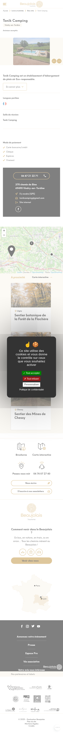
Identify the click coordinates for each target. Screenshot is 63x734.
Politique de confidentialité (31, 389)
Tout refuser (32, 379)
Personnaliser (31, 384)
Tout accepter (32, 373)
